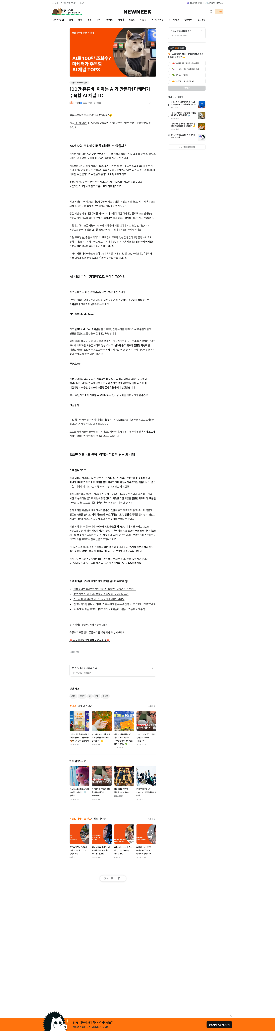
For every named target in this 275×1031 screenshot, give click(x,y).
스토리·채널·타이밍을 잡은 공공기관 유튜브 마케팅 (98, 599)
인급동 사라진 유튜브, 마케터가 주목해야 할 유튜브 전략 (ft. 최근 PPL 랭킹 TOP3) (114, 604)
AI (90, 696)
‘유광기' (104, 632)
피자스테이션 (157, 19)
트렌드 (132, 19)
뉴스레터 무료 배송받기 (219, 1024)
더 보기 (150, 706)
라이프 (105, 696)
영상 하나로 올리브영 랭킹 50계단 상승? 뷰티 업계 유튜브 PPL (104, 589)
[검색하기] (211, 11)
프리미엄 (57, 19)
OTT (73, 696)
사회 (98, 19)
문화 (97, 696)
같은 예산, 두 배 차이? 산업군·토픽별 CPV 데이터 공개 (100, 594)
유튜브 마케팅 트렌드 (79, 82)
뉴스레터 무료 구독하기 (68, 3)
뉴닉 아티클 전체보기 (187, 147)
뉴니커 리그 (174, 19)
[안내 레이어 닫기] (230, 1015)
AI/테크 (109, 19)
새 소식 (82, 3)
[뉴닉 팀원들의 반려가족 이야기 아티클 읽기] (67, 11)
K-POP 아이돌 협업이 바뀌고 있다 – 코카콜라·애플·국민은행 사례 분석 (109, 609)
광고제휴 (201, 19)
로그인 (219, 11)
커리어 (121, 19)
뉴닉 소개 (55, 3)
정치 (71, 19)
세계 (89, 19)
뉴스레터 (188, 19)
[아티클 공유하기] (150, 103)
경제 (80, 19)
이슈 (142, 19)
